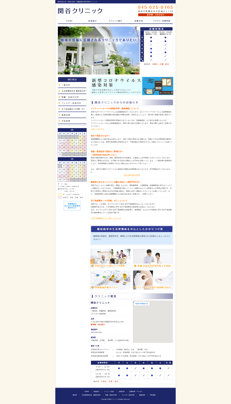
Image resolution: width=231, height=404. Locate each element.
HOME (87, 391)
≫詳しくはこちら (97, 129)
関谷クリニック (113, 399)
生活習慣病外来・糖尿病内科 (91, 395)
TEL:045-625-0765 (132, 175)
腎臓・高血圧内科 (111, 395)
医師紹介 (96, 391)
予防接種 (152, 395)
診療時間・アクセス (135, 391)
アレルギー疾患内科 (128, 395)
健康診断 (142, 395)
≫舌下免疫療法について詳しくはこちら (106, 218)
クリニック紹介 (109, 391)
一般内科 (74, 395)
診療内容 (122, 391)
